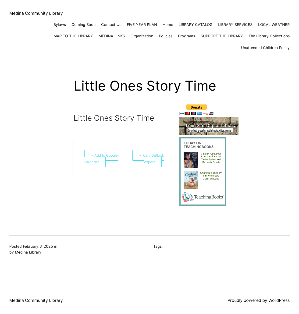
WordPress (279, 300)
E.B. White (208, 175)
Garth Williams (211, 178)
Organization (142, 36)
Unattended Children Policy (265, 47)
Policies (165, 36)
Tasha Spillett (208, 159)
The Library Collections (269, 36)
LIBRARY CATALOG (196, 24)
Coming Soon (83, 24)
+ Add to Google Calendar (101, 158)
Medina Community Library (36, 13)
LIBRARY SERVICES (235, 24)
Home (168, 24)
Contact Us (111, 24)
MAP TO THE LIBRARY (73, 36)
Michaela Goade (211, 162)
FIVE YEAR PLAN (142, 24)
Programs (186, 36)
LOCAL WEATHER (274, 24)
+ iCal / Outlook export (151, 158)
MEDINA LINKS (112, 36)
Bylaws (59, 24)
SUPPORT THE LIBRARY (222, 36)
